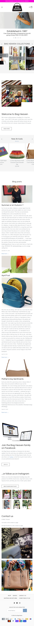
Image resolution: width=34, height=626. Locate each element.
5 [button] (20, 38)
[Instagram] (19, 603)
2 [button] (15, 38)
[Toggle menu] (2, 7)
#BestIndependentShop (10, 486)
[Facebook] (17, 603)
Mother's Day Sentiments (12, 379)
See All (17, 141)
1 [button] (13, 38)
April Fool (6, 275)
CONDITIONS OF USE (24, 598)
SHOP (9, 595)
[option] (17, 24)
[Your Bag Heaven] (17, 7)
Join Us (6, 464)
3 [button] (17, 38)
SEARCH (15, 595)
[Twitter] (14, 603)
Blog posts (17, 182)
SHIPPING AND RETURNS (10, 598)
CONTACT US (22, 595)
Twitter (11, 457)
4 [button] (18, 38)
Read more (7, 128)
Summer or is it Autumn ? (12, 205)
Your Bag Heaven (18, 615)
